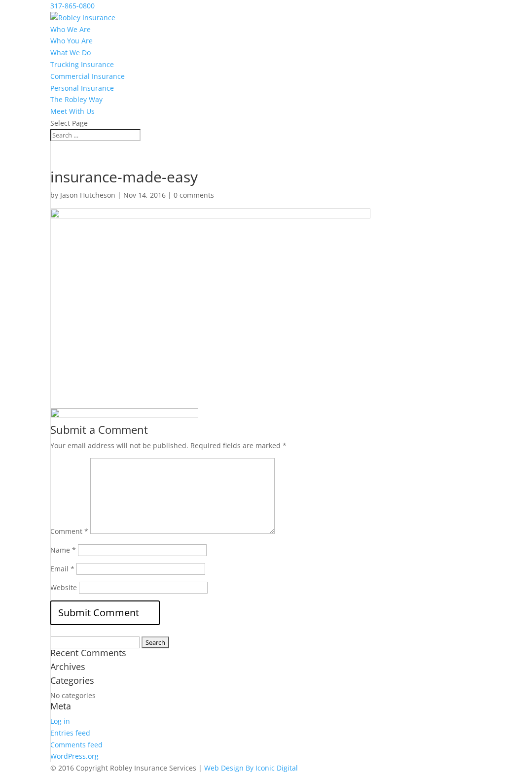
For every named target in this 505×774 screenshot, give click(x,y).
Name (63, 550)
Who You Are (71, 40)
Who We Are (70, 29)
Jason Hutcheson (87, 195)
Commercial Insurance (87, 76)
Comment (69, 531)
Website (63, 587)
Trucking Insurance (82, 64)
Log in (60, 721)
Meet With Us (72, 111)
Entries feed (70, 733)
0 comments (194, 195)
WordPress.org (74, 756)
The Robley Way (76, 99)
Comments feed (76, 744)
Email (62, 568)
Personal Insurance (82, 88)
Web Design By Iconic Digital (251, 768)
